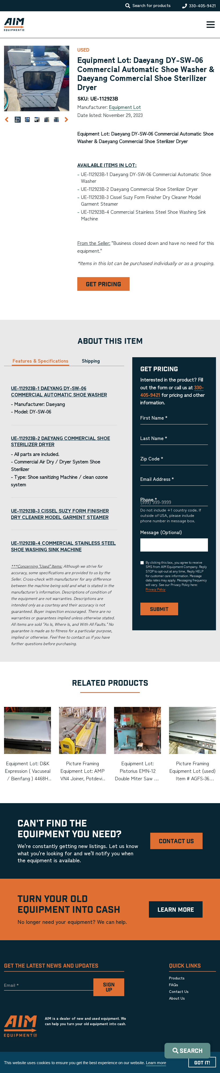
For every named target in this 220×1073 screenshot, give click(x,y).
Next (66, 119)
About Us (177, 998)
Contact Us (176, 841)
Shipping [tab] (91, 360)
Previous (6, 119)
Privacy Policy (156, 589)
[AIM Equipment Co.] (12, 24)
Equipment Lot (125, 106)
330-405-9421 (202, 5)
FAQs (173, 984)
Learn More (175, 910)
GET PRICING (103, 284)
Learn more (156, 1062)
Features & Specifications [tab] (40, 360)
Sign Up (109, 987)
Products (177, 978)
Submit (159, 609)
